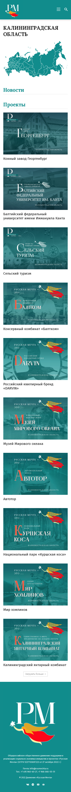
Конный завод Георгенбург (25, 158)
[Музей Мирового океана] (35, 418)
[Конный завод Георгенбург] (35, 133)
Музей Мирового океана (23, 444)
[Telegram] (33, 784)
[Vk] (27, 784)
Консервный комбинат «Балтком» (31, 329)
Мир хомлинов (15, 609)
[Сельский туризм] (35, 248)
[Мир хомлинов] (35, 584)
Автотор (9, 499)
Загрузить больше (34, 674)
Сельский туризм (17, 273)
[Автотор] (35, 474)
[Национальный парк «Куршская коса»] (35, 529)
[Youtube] (38, 784)
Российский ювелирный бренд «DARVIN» (28, 386)
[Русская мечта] (19, 9)
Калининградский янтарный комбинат (34, 665)
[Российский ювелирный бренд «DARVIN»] (35, 359)
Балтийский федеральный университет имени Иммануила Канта (34, 216)
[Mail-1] (43, 784)
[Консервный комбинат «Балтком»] (35, 304)
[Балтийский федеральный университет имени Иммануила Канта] (35, 189)
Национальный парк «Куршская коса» (34, 554)
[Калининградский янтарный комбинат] (35, 640)
